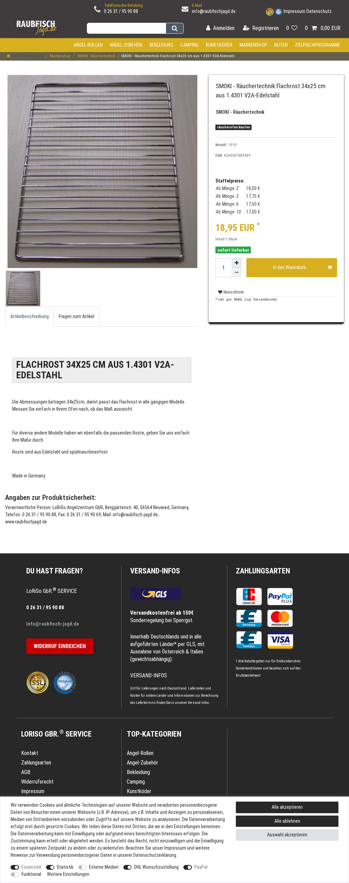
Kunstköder (219, 45)
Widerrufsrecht (37, 781)
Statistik (65, 867)
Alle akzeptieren (287, 807)
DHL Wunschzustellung (156, 867)
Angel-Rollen (88, 45)
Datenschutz (319, 11)
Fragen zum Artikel (76, 316)
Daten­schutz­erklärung (154, 855)
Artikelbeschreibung (29, 316)
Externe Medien (104, 867)
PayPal (201, 867)
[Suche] (175, 28)
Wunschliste (233, 292)
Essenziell (31, 867)
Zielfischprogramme (317, 45)
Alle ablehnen (287, 821)
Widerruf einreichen (60, 646)
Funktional (31, 874)
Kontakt (29, 753)
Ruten (281, 45)
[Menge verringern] (236, 272)
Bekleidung (161, 45)
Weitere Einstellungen (68, 874)
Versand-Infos (198, 702)
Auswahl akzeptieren (287, 834)
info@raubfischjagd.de (214, 11)
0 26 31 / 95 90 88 (121, 11)
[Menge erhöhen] (236, 263)
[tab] (29, 316)
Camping (189, 45)
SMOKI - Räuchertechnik (96, 56)
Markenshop (253, 45)
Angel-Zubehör (126, 45)
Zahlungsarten (263, 571)
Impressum (294, 11)
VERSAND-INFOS (155, 571)
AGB (25, 772)
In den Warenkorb (289, 267)
